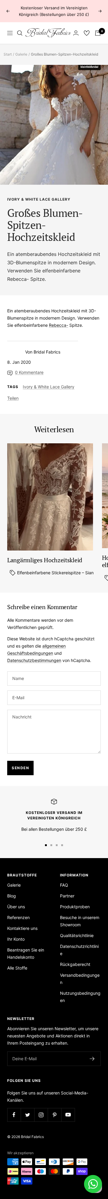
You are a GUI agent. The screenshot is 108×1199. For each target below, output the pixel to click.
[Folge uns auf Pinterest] (54, 1115)
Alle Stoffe (17, 967)
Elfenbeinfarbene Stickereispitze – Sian (55, 572)
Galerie (21, 54)
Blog (11, 895)
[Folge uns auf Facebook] (14, 1115)
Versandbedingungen (80, 979)
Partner (67, 895)
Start (8, 54)
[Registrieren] (92, 1059)
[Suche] (19, 33)
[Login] (76, 32)
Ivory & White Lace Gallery (38, 199)
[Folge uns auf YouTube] (68, 1115)
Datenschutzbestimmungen (34, 660)
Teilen (13, 398)
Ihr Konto (16, 939)
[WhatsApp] (93, 1184)
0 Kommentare (29, 372)
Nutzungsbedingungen (80, 997)
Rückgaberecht (75, 964)
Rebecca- (18, 279)
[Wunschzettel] (86, 33)
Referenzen (18, 917)
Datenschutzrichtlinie (79, 950)
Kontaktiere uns (22, 928)
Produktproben (75, 906)
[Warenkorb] (98, 33)
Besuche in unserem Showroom (79, 921)
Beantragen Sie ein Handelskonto (25, 953)
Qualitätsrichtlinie (77, 935)
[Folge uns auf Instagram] (41, 1115)
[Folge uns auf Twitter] (27, 1115)
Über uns (16, 906)
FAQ (64, 885)
